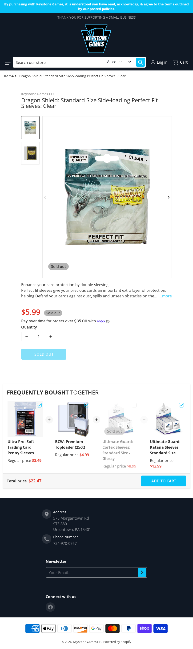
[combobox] (79, 62)
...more (165, 296)
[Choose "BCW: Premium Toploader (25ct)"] (86, 405)
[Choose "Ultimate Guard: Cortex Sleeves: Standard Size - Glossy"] (134, 405)
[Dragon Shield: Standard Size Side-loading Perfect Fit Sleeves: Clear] (30, 127)
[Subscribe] (142, 572)
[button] (8, 62)
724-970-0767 (65, 543)
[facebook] (50, 607)
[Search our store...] (140, 62)
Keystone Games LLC (87, 642)
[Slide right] (169, 197)
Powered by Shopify (117, 642)
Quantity (29, 327)
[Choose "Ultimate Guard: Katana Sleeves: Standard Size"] (181, 405)
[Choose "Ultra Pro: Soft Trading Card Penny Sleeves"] (39, 405)
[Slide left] (45, 197)
